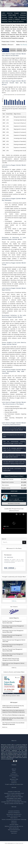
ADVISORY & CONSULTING (14, 791)
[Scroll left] (2, 50)
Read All (4, 727)
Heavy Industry (14, 817)
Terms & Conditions (14, 775)
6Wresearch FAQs (14, 779)
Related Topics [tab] (19, 50)
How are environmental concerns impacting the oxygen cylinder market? (14, 442)
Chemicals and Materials (14, 812)
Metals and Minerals (14, 828)
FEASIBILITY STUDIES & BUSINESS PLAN (14, 793)
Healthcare (14, 821)
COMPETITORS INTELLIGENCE (14, 795)
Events (14, 770)
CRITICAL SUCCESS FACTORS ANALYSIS (14, 803)
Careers (14, 772)
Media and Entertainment (14, 829)
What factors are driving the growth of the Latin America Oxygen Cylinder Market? (14, 428)
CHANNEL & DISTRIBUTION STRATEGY (14, 796)
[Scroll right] (26, 50)
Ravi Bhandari (23, 44)
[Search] (23, 2)
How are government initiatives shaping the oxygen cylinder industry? (14, 455)
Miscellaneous (14, 831)
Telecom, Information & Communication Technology (14, 819)
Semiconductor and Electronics (14, 814)
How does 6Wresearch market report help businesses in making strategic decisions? (14, 462)
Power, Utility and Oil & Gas (14, 816)
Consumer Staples (14, 824)
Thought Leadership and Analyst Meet (14, 784)
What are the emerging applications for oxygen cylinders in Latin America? (14, 449)
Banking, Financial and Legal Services (14, 826)
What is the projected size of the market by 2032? (14, 435)
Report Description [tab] (6, 50)
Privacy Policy (14, 774)
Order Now (14, 491)
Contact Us (14, 782)
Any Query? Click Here (14, 503)
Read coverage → (10, 568)
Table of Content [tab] (12, 50)
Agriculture (14, 833)
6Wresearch (11, 843)
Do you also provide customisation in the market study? (14, 469)
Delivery (14, 777)
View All (14, 601)
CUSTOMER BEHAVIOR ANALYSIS (14, 800)
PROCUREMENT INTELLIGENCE (14, 798)
